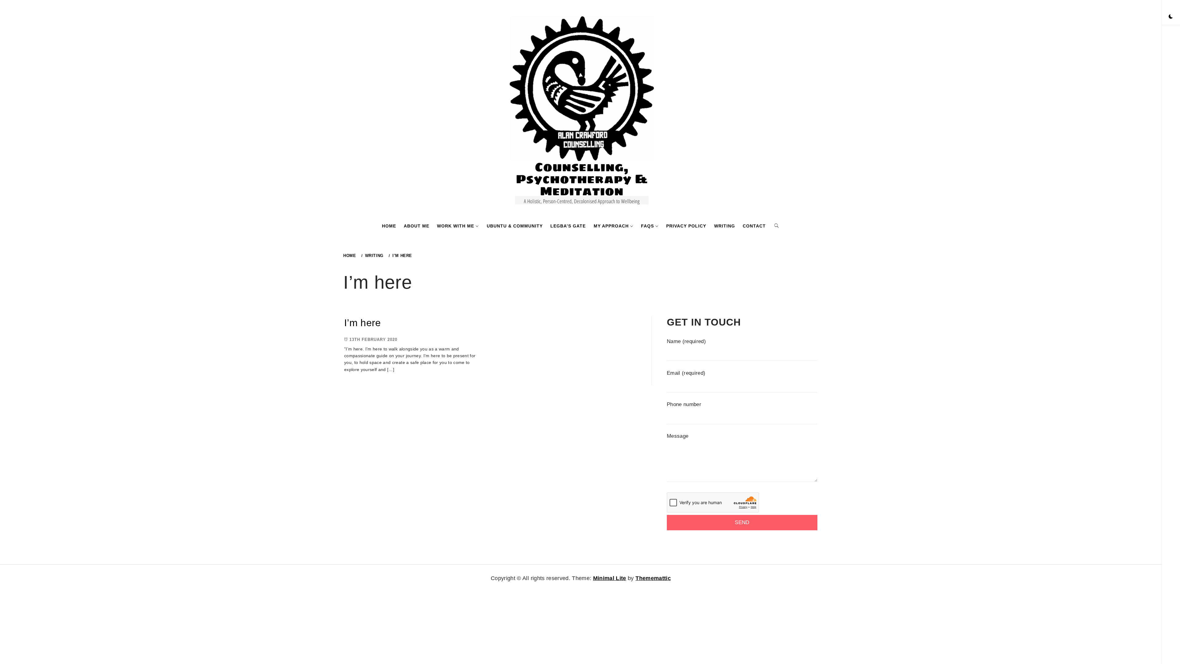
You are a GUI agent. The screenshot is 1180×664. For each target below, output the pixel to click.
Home (389, 225)
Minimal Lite (609, 578)
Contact (754, 225)
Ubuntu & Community (515, 225)
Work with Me (455, 225)
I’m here (362, 322)
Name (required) (686, 341)
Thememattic (653, 578)
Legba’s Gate (568, 225)
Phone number (684, 404)
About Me (416, 225)
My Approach (611, 225)
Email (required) (686, 373)
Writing (724, 225)
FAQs (647, 225)
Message (677, 436)
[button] (1171, 16)
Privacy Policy (686, 225)
